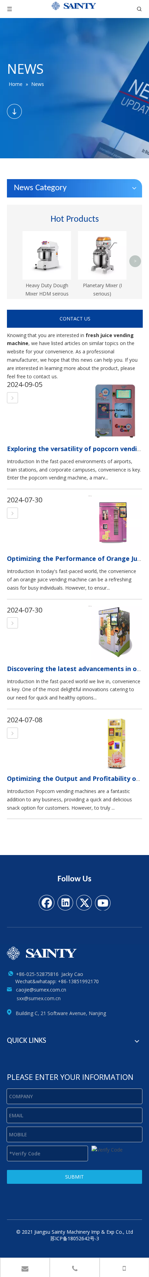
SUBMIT (74, 1176)
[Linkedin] (65, 902)
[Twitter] (84, 902)
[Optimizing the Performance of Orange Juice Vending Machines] (12, 513)
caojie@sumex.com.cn (41, 989)
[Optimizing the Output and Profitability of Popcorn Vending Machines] (12, 733)
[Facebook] (46, 902)
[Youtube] (102, 902)
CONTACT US (75, 318)
